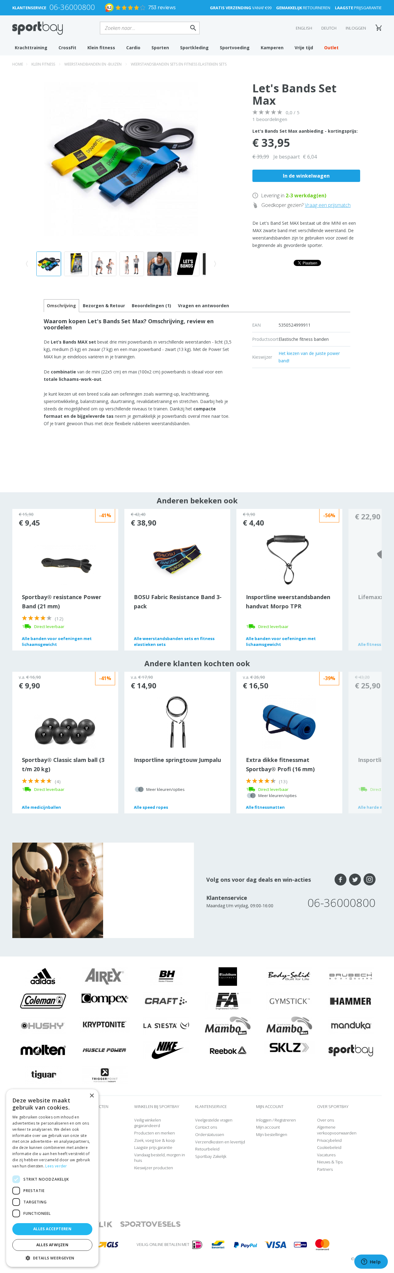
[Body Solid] (289, 976)
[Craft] (166, 1001)
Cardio (133, 47)
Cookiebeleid (329, 1147)
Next (365, 580)
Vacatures (326, 1155)
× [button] (91, 1096)
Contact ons (206, 1127)
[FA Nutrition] (228, 1001)
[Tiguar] (43, 1075)
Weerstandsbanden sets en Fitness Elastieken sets (179, 64)
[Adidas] (43, 976)
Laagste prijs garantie (153, 1147)
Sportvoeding (235, 47)
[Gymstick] (289, 1001)
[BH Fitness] (166, 976)
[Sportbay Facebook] (341, 879)
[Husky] (43, 1025)
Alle (57, 641)
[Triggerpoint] (105, 1075)
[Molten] (43, 1050)
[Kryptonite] (104, 1024)
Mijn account (268, 1127)
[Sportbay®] (351, 1050)
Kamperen (272, 47)
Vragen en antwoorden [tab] (203, 305)
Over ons (325, 1120)
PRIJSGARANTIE (358, 7)
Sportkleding (194, 47)
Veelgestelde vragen (213, 1120)
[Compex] (104, 998)
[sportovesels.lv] (150, 1224)
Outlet (331, 47)
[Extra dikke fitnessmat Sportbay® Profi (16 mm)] (289, 721)
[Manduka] (351, 1025)
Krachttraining (31, 47)
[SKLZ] (289, 1047)
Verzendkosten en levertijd (220, 1142)
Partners (325, 1169)
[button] (52, 1258)
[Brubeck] (351, 976)
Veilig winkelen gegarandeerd (147, 1123)
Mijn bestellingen (271, 1134)
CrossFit (67, 47)
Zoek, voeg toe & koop (154, 1140)
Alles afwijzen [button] (52, 1244)
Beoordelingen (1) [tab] (151, 305)
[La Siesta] (166, 1025)
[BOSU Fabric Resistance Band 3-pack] (177, 559)
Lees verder (56, 1166)
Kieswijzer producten (153, 1167)
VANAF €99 (240, 7)
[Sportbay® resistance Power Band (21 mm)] (65, 565)
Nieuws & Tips (330, 1162)
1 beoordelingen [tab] (269, 119)
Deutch (328, 28)
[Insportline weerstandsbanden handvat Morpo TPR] (289, 559)
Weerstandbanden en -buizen (93, 64)
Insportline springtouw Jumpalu (177, 759)
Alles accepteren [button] (52, 1228)
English (304, 28)
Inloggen (356, 28)
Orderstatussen (209, 1134)
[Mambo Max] (228, 1025)
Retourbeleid (207, 1149)
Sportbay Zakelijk (210, 1156)
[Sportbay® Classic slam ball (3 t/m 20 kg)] (65, 731)
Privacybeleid (329, 1140)
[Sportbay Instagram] (370, 879)
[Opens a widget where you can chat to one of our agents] (371, 1262)
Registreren (285, 1120)
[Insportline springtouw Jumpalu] (177, 721)
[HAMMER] (351, 1001)
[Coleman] (43, 1001)
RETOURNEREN (303, 7)
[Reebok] (228, 1050)
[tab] (104, 305)
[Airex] (105, 976)
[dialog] (52, 1178)
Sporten (160, 47)
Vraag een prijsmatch (328, 205)
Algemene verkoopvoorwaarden (336, 1130)
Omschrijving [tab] (61, 305)
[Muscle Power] (105, 1050)
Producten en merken (154, 1133)
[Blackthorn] (228, 976)
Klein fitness (101, 47)
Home (17, 64)
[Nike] (166, 1050)
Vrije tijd (304, 47)
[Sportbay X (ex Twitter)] (355, 879)
